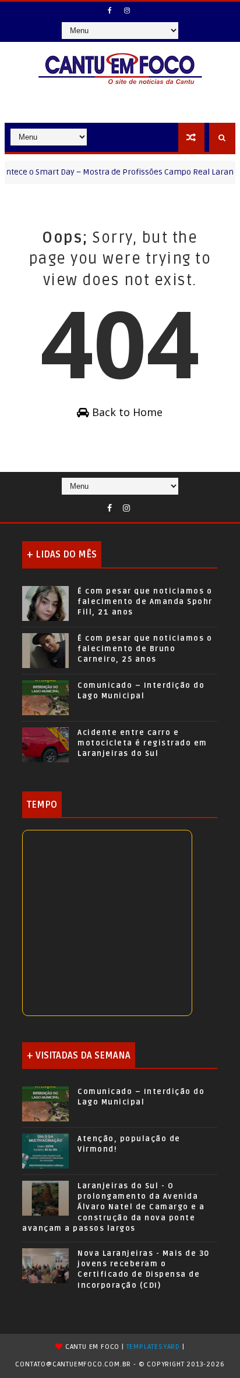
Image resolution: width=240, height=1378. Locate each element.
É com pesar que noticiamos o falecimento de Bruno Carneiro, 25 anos (144, 649)
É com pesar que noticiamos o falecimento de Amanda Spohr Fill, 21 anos (145, 602)
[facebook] (110, 10)
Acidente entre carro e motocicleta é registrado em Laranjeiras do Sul (142, 743)
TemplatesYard (153, 1347)
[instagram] (127, 10)
